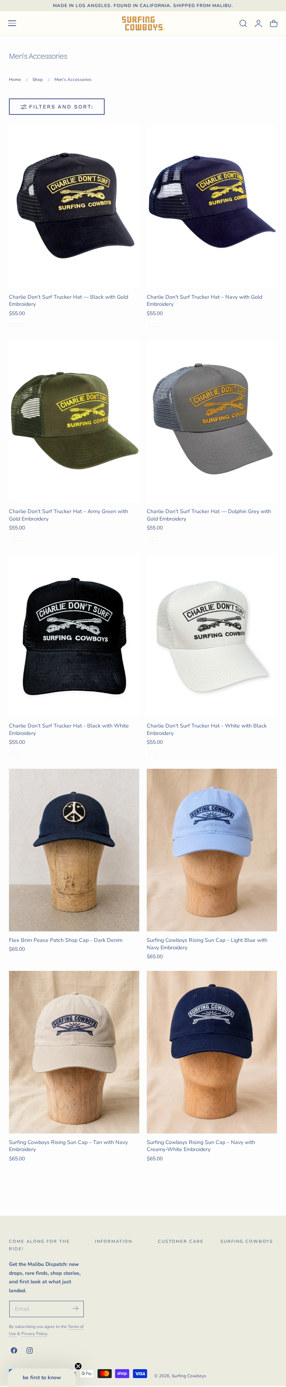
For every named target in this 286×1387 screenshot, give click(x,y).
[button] (12, 23)
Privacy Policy (34, 1333)
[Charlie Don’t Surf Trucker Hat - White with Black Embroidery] (212, 635)
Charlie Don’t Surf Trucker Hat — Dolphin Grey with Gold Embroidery (209, 515)
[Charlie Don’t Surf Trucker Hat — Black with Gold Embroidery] (74, 207)
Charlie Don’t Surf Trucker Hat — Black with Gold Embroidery (68, 301)
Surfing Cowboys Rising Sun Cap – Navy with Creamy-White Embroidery (201, 1146)
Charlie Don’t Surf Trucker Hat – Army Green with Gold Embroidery (68, 515)
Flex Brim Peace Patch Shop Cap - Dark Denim (66, 940)
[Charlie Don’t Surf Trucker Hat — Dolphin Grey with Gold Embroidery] (212, 421)
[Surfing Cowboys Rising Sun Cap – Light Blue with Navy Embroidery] (212, 850)
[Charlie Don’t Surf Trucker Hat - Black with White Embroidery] (74, 635)
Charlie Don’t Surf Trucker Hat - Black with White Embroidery (69, 729)
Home (15, 79)
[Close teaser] (78, 1366)
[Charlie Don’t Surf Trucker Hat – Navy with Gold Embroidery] (212, 207)
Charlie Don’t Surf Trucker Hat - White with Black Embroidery (207, 729)
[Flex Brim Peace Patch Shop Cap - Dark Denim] (74, 850)
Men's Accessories (73, 79)
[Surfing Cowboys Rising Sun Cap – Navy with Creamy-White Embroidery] (212, 1052)
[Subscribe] (75, 1308)
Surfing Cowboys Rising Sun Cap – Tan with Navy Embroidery (68, 1146)
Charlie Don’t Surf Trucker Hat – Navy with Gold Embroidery (204, 301)
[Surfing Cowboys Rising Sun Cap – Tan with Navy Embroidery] (74, 1052)
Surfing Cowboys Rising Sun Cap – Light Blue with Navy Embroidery (207, 944)
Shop (37, 79)
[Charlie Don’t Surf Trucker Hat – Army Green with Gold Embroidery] (74, 421)
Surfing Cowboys (189, 1376)
